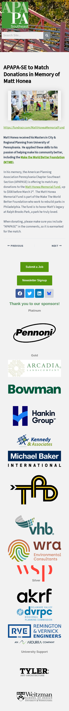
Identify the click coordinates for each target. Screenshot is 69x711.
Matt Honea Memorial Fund (42, 187)
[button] (30, 46)
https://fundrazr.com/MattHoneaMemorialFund (34, 128)
